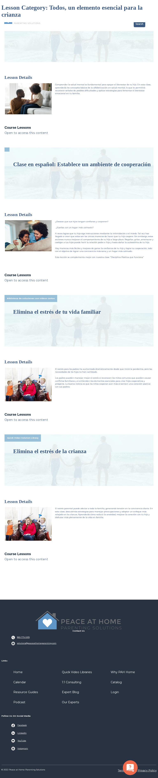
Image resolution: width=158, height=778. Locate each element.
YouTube (21, 740)
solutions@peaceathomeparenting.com (36, 643)
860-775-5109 (23, 637)
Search (139, 24)
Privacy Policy (147, 770)
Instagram (22, 748)
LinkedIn (22, 733)
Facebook (22, 725)
